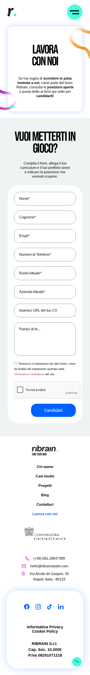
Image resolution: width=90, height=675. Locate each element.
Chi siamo (45, 467)
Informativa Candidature (29, 374)
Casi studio (45, 476)
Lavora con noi (45, 514)
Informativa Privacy (45, 627)
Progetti (45, 486)
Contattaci (45, 504)
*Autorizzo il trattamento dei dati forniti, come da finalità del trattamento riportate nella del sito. (44, 369)
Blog (45, 495)
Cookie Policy (45, 631)
